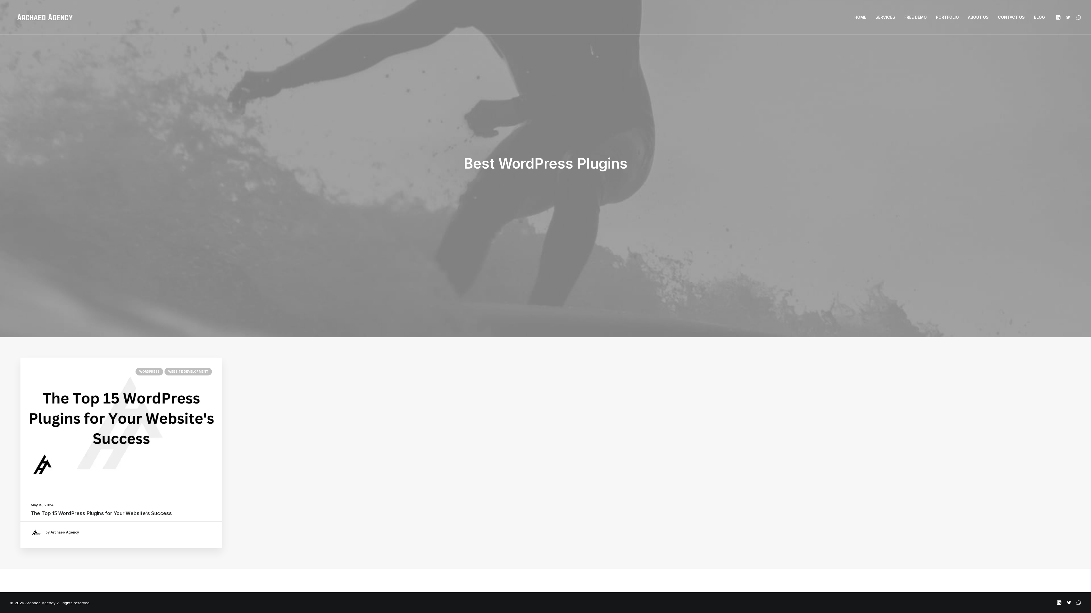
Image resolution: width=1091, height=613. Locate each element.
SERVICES (885, 17)
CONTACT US (1011, 17)
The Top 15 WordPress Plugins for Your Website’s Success (101, 513)
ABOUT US (978, 17)
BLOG (1039, 17)
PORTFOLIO (947, 17)
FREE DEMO (915, 17)
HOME (860, 17)
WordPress (149, 371)
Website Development (188, 371)
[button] (1059, 17)
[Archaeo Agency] (45, 17)
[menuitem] (860, 17)
